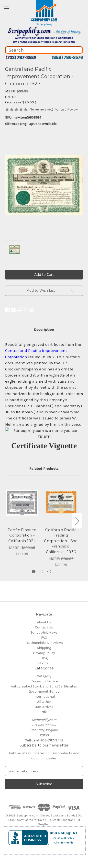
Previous (6, 521)
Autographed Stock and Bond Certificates (44, 686)
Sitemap (44, 663)
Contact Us (44, 627)
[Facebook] (7, 310)
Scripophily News (44, 632)
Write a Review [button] (66, 110)
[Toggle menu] (6, 6)
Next (77, 521)
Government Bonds (44, 691)
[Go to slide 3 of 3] (49, 571)
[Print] (19, 310)
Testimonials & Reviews (44, 643)
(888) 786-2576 (67, 57)
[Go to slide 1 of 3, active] (33, 571)
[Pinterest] (31, 310)
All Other (44, 702)
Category (44, 676)
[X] (25, 310)
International (44, 697)
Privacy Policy (44, 653)
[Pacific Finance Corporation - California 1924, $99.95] (22, 502)
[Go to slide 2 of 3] (41, 571)
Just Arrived (44, 707)
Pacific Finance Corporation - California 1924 (22, 535)
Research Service (44, 681)
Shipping (44, 648)
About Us (44, 622)
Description (44, 329)
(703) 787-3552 (20, 57)
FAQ (44, 638)
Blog (44, 658)
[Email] (13, 310)
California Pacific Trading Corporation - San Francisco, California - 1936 (60, 540)
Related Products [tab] (44, 468)
